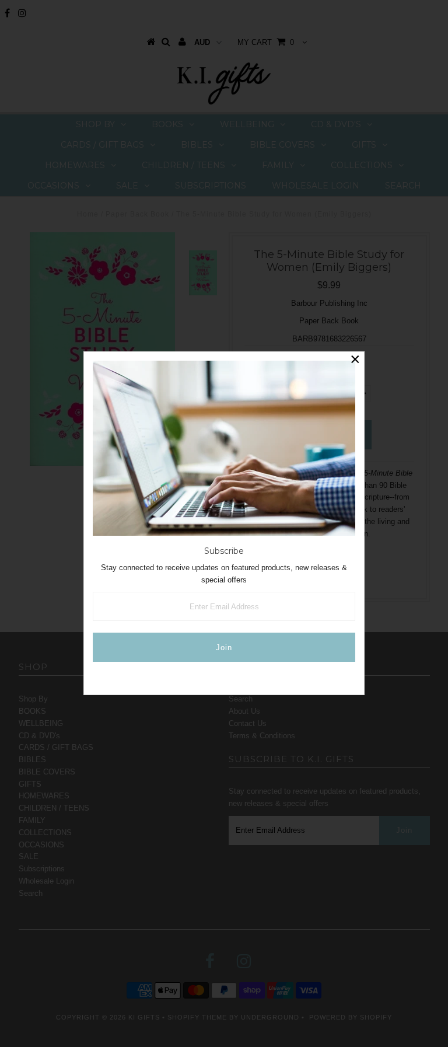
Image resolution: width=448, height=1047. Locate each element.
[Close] (355, 360)
